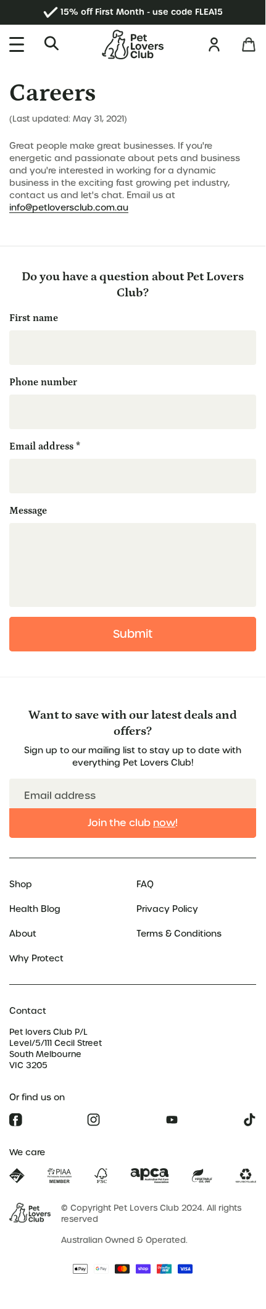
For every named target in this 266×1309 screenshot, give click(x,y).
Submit (132, 634)
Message (28, 510)
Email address (44, 446)
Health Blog (34, 908)
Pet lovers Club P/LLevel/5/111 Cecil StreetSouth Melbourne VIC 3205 (55, 1049)
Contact (27, 1010)
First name (33, 318)
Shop (20, 884)
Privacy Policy (167, 908)
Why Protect (36, 958)
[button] (51, 43)
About (22, 933)
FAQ (145, 884)
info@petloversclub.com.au (68, 207)
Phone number (43, 382)
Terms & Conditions (179, 933)
